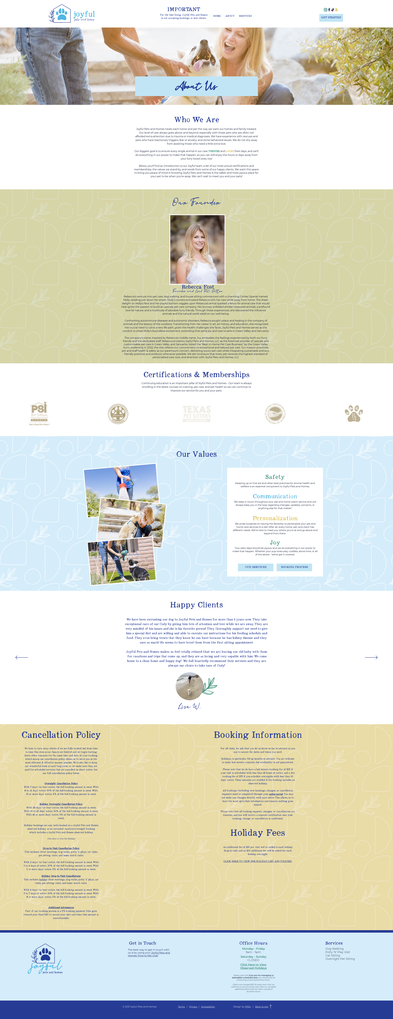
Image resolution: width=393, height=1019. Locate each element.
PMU (248, 1006)
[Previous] (21, 658)
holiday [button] (43, 880)
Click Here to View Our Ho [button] (58, 839)
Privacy (193, 1006)
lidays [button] (72, 839)
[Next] (371, 658)
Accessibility (208, 1006)
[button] (258, 861)
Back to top (261, 1006)
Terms (181, 1006)
